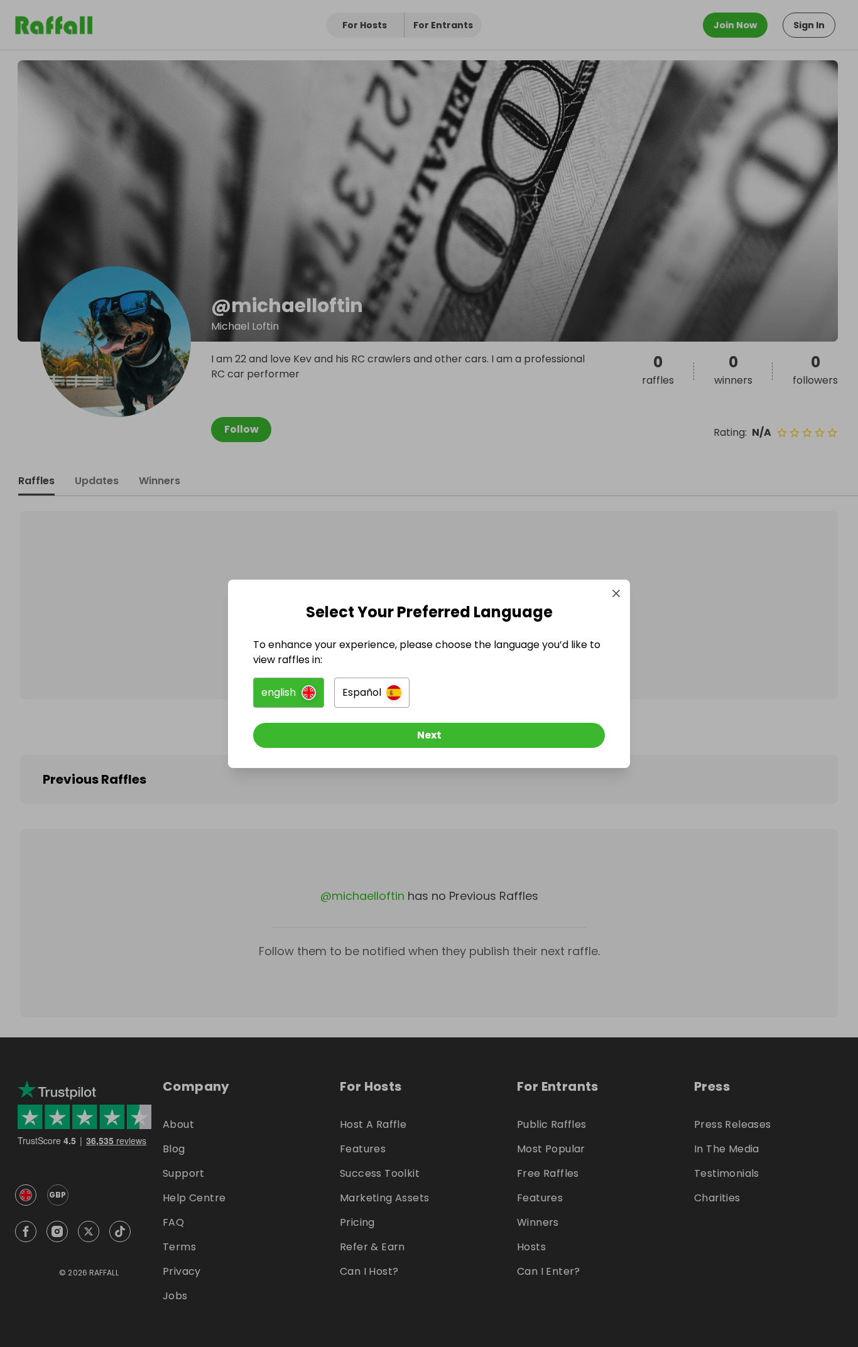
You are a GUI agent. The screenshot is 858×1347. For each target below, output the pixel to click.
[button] (288, 693)
